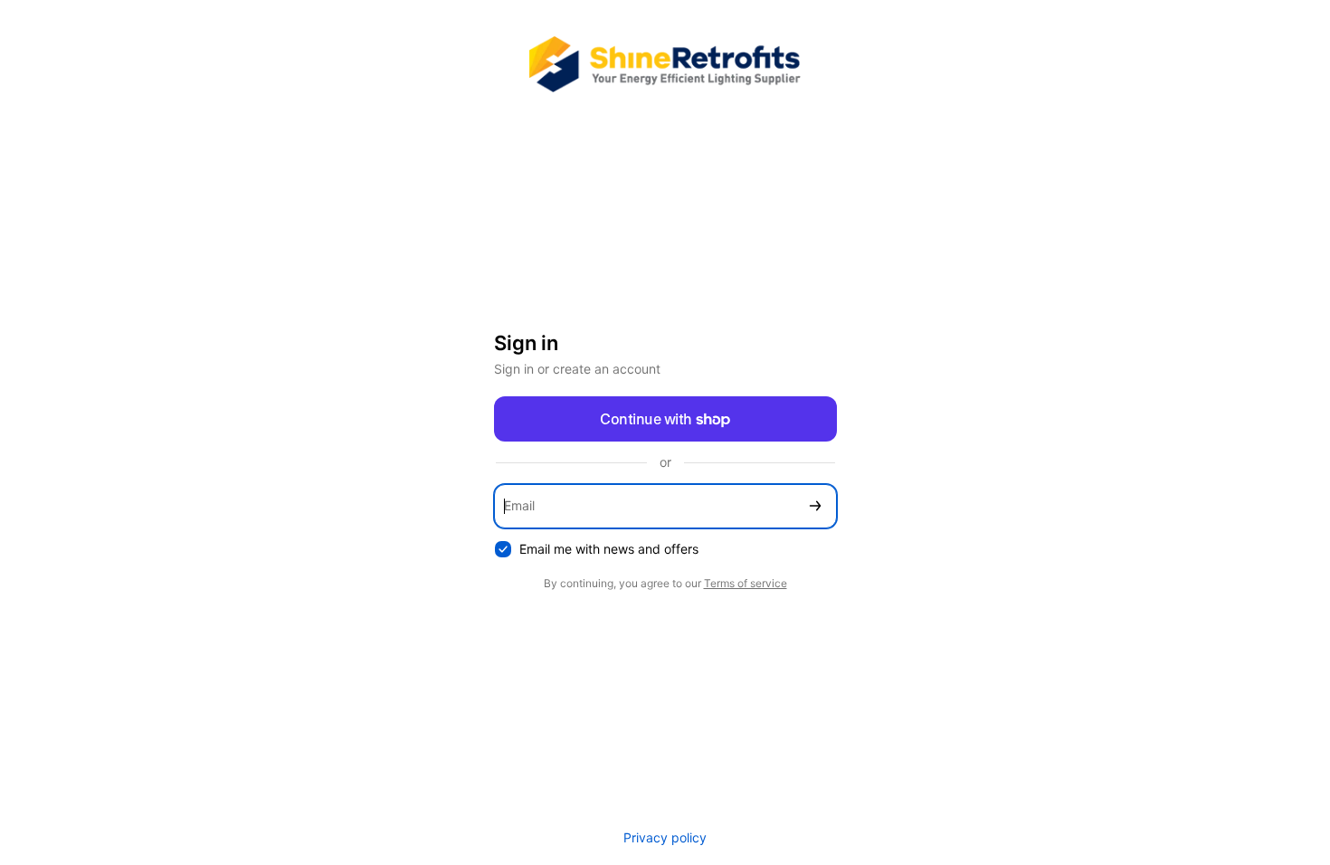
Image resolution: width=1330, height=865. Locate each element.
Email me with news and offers (608, 548)
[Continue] (815, 506)
